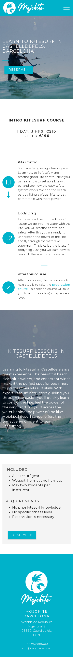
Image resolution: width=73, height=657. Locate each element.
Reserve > (19, 69)
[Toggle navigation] (66, 8)
